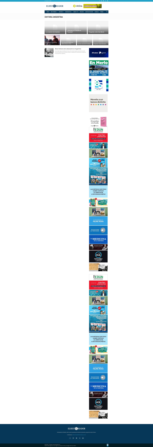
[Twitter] (105, 1)
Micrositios (68, 11)
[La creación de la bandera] (55, 27)
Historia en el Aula (51, 15)
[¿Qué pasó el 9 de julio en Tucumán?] (76, 27)
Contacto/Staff (89, 11)
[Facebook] (100, 1)
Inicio (48, 11)
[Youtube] (107, 1)
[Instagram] (101, 1)
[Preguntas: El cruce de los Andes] (52, 41)
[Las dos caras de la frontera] (84, 41)
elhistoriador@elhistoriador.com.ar (79, 434)
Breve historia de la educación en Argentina (68, 49)
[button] (107, 12)
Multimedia (53, 11)
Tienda (101, 11)
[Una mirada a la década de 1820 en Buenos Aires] (68, 41)
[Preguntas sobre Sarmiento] (100, 41)
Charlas (96, 11)
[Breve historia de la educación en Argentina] (49, 52)
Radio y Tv (76, 11)
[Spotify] (103, 1)
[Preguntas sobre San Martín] (98, 27)
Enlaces (82, 11)
